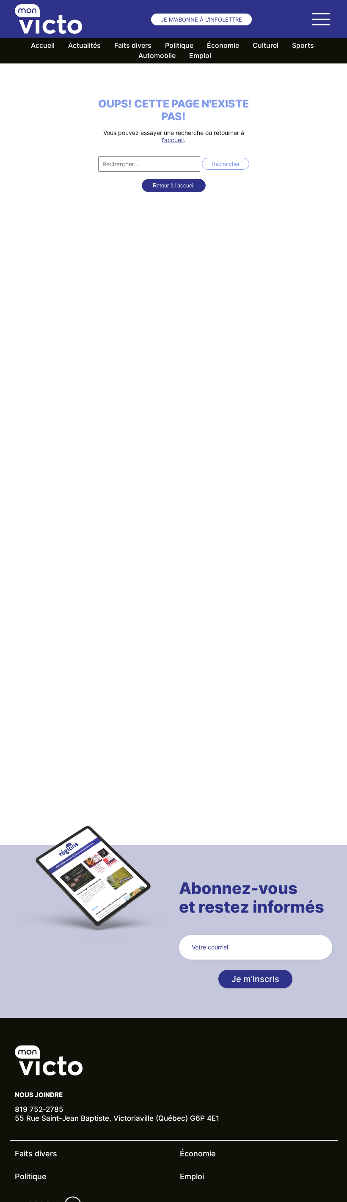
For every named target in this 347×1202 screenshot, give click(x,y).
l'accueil (173, 139)
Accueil (43, 45)
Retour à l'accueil (174, 185)
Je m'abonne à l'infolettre (201, 19)
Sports (303, 45)
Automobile (157, 55)
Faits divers (132, 45)
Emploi (200, 55)
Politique (179, 45)
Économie (223, 45)
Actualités (84, 45)
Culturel (265, 45)
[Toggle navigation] (321, 19)
